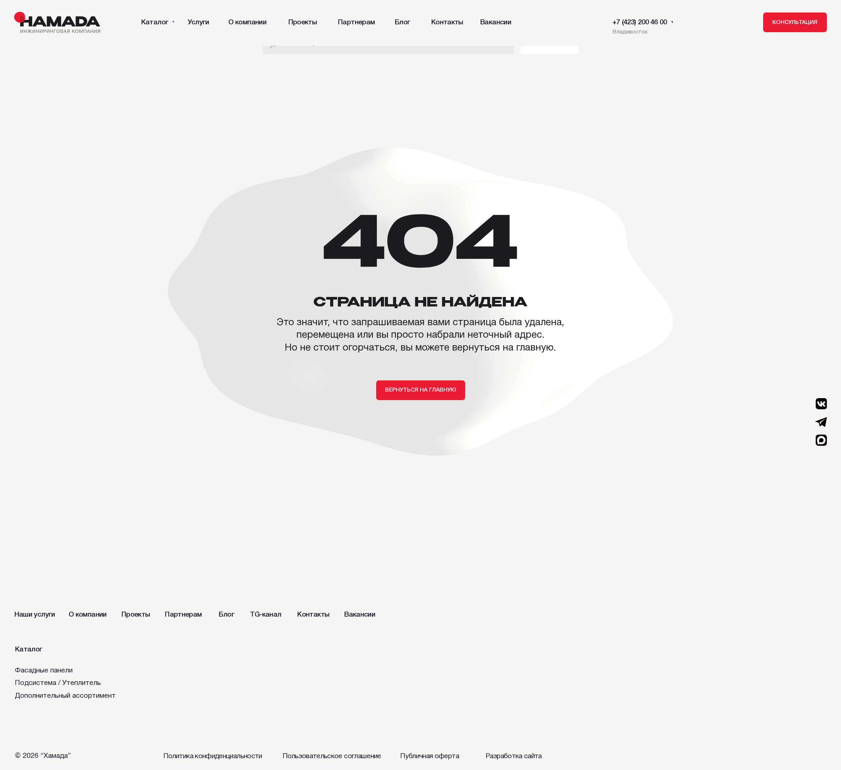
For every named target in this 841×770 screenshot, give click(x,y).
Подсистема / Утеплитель (58, 683)
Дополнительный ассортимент (65, 696)
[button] (795, 22)
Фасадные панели (44, 671)
